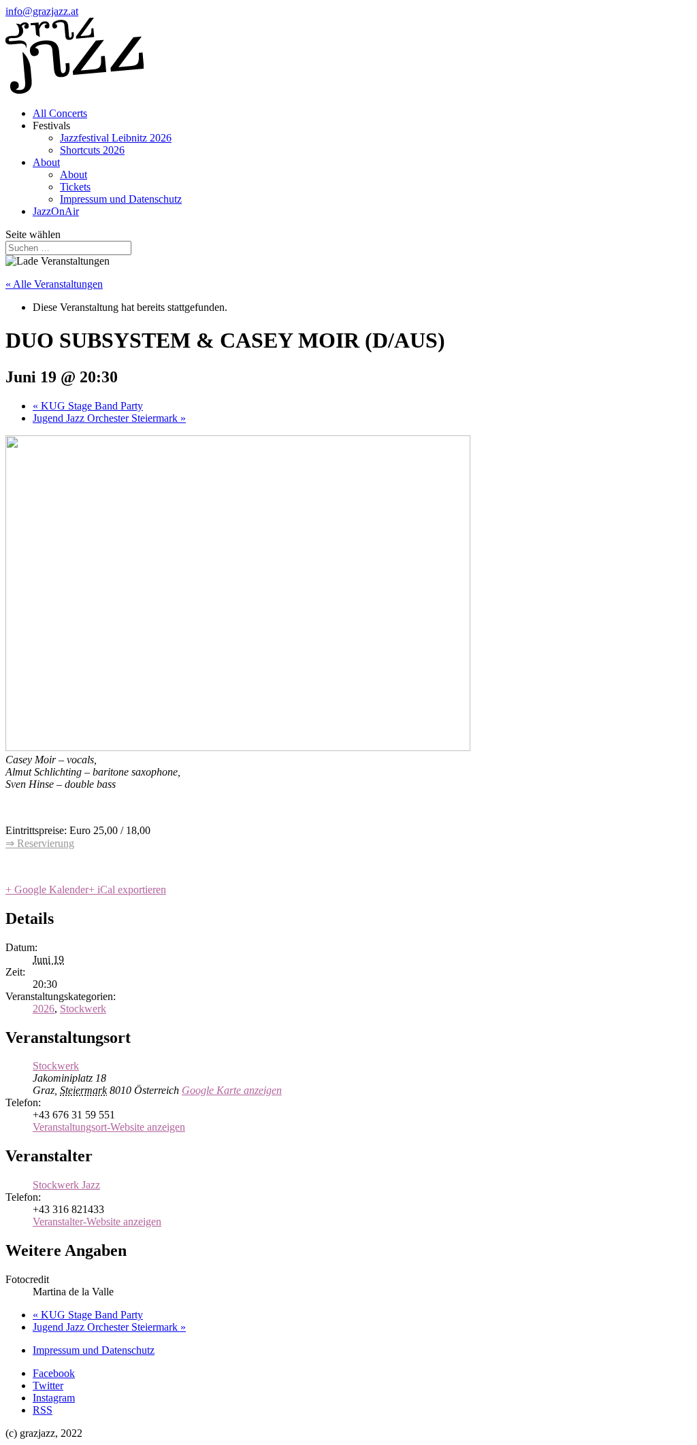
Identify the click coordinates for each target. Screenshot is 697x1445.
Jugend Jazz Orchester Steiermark (109, 418)
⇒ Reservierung (39, 843)
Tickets (75, 187)
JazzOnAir (56, 211)
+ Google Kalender (46, 889)
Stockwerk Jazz (66, 1185)
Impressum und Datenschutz (121, 199)
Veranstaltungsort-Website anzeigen (109, 1127)
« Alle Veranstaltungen (54, 284)
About (46, 162)
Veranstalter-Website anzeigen (97, 1221)
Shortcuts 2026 (92, 150)
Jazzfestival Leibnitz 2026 (116, 138)
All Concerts (60, 113)
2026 (43, 1008)
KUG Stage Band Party (88, 406)
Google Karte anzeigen (232, 1090)
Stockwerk (83, 1008)
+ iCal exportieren (127, 889)
